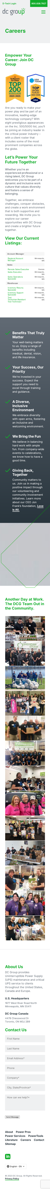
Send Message (12, 1117)
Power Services (15, 1136)
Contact (39, 1140)
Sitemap (10, 1144)
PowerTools (35, 1136)
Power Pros (23, 1132)
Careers (26, 1140)
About (9, 1132)
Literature (11, 1140)
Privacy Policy (12, 1178)
